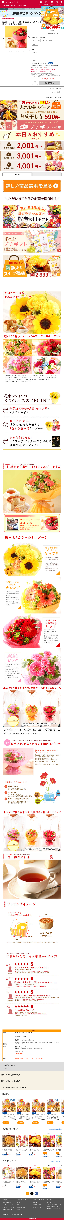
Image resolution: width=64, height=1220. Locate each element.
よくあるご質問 (37, 1204)
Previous (3, 1140)
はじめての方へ (37, 1207)
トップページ (4, 8)
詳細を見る (6, 1122)
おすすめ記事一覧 (21, 1199)
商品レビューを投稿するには (54, 97)
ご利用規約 (50, 1199)
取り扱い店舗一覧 (7, 1209)
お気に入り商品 (6, 1202)
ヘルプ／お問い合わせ (38, 1199)
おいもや (4, 1068)
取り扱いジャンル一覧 (8, 1207)
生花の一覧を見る (57, 92)
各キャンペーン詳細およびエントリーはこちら (43, 71)
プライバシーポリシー (52, 1202)
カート (18, 1202)
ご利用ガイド (20, 1209)
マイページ (19, 1204)
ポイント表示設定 (21, 1207)
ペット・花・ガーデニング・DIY (16, 8)
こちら (20, 1214)
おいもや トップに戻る (55, 88)
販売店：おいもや (55, 31)
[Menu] (3, 2)
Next (60, 1140)
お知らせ (35, 1202)
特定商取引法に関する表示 (54, 1208)
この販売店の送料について (53, 33)
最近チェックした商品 (8, 1204)
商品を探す (5, 1199)
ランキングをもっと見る (55, 1129)
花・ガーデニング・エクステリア (34, 8)
